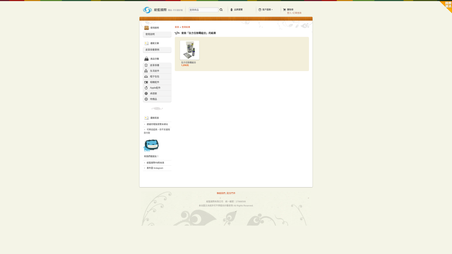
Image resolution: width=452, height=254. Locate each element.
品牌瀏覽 (238, 9)
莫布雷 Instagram (155, 168)
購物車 (290, 9)
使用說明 (150, 34)
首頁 (177, 27)
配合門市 (231, 193)
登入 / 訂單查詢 (294, 13)
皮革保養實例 (152, 49)
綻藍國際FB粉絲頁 (155, 163)
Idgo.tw (163, 10)
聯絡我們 (221, 193)
